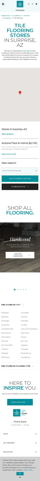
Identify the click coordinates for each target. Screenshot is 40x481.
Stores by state (18, 187)
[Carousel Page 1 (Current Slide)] (15, 289)
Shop (5, 434)
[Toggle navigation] (3, 4)
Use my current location (20, 178)
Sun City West (7, 345)
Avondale (25, 313)
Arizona (26, 16)
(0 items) (36, 4)
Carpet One (5, 16)
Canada (26, 425)
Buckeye (4, 317)
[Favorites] (32, 4)
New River (25, 333)
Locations (16, 16)
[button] (29, 4)
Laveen (24, 325)
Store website (20, 149)
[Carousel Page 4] (23, 289)
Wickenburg (26, 353)
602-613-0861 (7, 149)
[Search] (36, 171)
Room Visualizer (18, 402)
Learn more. (28, 470)
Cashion (24, 317)
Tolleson (4, 349)
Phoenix (4, 341)
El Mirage (5, 321)
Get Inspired (9, 443)
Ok (20, 474)
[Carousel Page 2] (17, 289)
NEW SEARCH (8, 134)
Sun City (24, 341)
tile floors (27, 51)
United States (16, 425)
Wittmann (5, 357)
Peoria (23, 337)
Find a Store (20, 10)
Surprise (8, 18)
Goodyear (5, 325)
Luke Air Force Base (29, 329)
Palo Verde (5, 337)
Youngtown (25, 357)
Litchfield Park (7, 329)
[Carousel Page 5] (25, 289)
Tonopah (24, 349)
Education (8, 452)
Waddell (4, 353)
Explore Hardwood (18, 255)
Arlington (5, 313)
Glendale (24, 321)
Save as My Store (9, 154)
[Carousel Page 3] (20, 289)
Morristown (6, 333)
